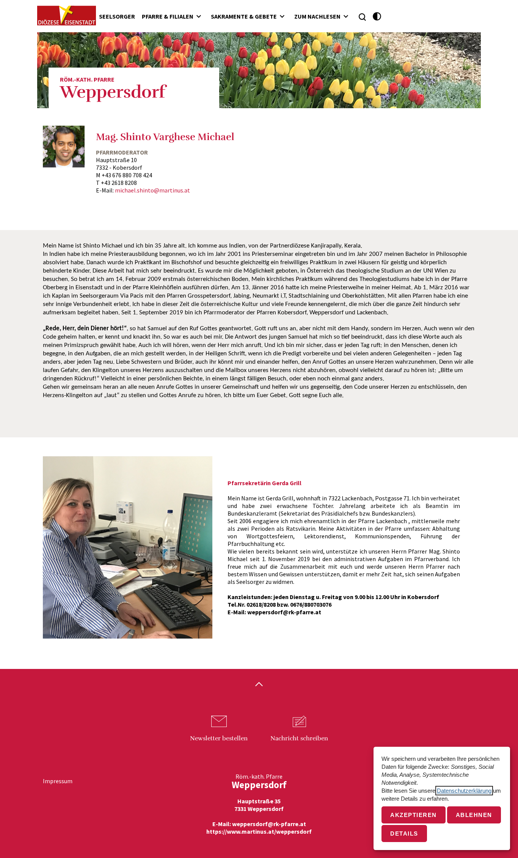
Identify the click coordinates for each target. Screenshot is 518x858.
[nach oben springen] (259, 684)
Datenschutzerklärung (464, 790)
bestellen (219, 738)
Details (404, 833)
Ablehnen (474, 815)
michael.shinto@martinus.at (152, 190)
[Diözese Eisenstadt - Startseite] (66, 15)
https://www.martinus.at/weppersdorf (259, 831)
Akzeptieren (413, 815)
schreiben (299, 738)
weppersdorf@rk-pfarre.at (269, 824)
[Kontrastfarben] (377, 16)
